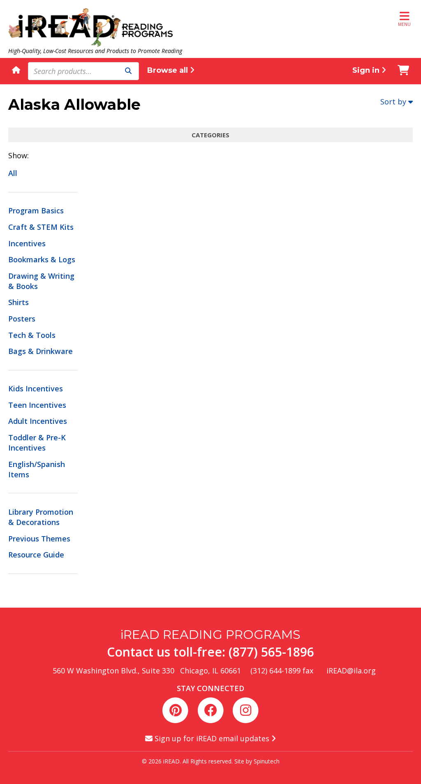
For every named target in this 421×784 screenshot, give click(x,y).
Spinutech (267, 761)
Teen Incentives (37, 405)
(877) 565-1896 (271, 651)
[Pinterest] (177, 709)
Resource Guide (36, 555)
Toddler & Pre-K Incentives (37, 442)
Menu (404, 24)
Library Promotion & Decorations (40, 517)
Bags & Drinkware (40, 351)
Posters (21, 319)
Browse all (168, 70)
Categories (210, 135)
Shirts (18, 302)
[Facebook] (211, 709)
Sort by (393, 101)
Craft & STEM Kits (41, 227)
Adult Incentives (37, 421)
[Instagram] (245, 709)
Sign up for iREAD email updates (212, 738)
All (12, 173)
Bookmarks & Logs (41, 259)
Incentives (27, 243)
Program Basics (36, 210)
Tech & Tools (32, 335)
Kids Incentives (35, 388)
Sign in (367, 70)
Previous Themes (39, 538)
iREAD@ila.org (351, 670)
